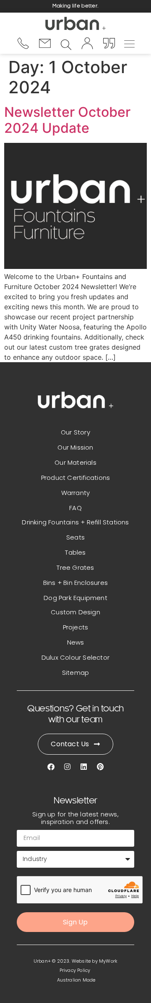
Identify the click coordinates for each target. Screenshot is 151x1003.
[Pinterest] (100, 766)
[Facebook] (51, 766)
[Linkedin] (83, 766)
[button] (129, 42)
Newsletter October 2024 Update (67, 120)
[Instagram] (67, 766)
